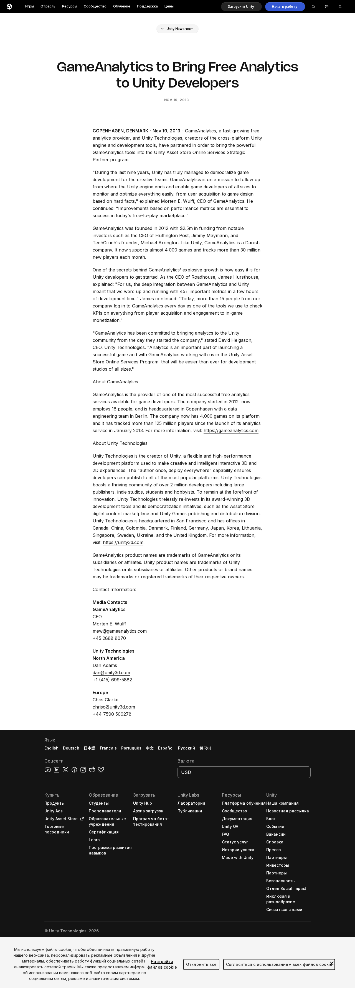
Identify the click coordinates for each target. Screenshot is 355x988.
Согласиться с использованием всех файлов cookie (279, 964)
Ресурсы (69, 6)
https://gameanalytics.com (231, 430)
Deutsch (71, 748)
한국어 (205, 748)
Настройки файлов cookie (162, 964)
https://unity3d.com (123, 542)
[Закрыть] (331, 963)
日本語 (89, 748)
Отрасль (47, 6)
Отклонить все (201, 964)
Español (166, 748)
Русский (186, 748)
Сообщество (95, 6)
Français (108, 748)
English (51, 748)
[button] (241, 6)
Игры (29, 6)
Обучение (121, 6)
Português (131, 748)
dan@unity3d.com (111, 672)
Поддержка (147, 6)
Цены (169, 6)
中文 (150, 748)
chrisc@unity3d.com (114, 707)
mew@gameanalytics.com (120, 631)
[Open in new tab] (81, 819)
